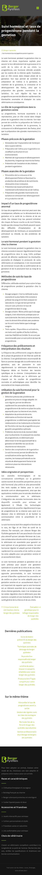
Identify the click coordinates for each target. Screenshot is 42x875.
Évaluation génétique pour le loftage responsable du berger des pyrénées (30, 613)
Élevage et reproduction (10, 50)
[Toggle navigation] (37, 8)
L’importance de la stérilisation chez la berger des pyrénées (12, 610)
